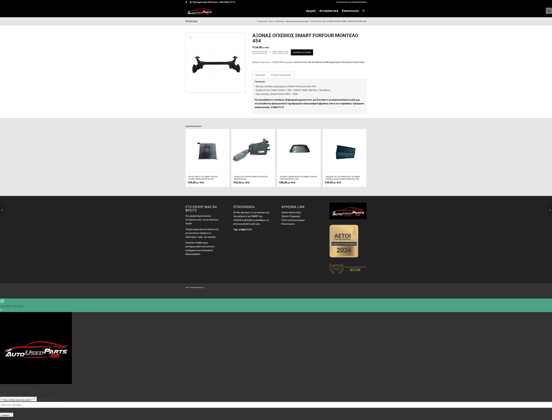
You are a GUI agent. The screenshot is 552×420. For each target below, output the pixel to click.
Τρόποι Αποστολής (291, 212)
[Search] (364, 10)
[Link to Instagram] (190, 2)
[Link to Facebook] (186, 2)
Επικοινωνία (287, 224)
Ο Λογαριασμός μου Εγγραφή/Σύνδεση (351, 2)
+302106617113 (226, 2)
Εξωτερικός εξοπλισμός (353, 62)
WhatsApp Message (48, 399)
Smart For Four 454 (302, 62)
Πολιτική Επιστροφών (293, 220)
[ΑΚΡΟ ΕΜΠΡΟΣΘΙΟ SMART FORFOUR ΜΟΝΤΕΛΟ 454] (550, 210)
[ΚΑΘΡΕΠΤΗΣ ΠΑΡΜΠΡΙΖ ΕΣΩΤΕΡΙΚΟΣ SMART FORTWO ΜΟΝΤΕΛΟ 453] (2, 210)
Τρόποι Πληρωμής (290, 216)
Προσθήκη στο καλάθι (302, 52)
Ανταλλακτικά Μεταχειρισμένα (326, 62)
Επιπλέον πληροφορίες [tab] (281, 75)
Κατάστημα (191, 21)
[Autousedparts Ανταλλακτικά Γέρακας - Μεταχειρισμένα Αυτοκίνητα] (199, 10)
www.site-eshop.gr (197, 287)
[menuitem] (351, 2)
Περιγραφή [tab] (260, 75)
